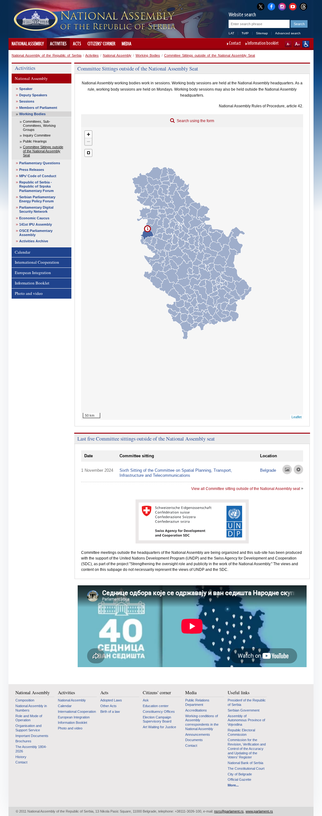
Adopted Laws (111, 700)
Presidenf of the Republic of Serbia (247, 702)
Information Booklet (32, 283)
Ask (146, 700)
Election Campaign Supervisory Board (157, 719)
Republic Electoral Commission (241, 732)
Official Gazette (239, 779)
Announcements (197, 734)
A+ (297, 44)
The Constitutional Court (246, 768)
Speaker (25, 89)
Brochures (23, 741)
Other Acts (108, 706)
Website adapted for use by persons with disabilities (305, 44)
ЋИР (245, 33)
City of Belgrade (240, 774)
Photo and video (29, 293)
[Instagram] (282, 6)
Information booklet (263, 44)
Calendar (22, 252)
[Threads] (303, 6)
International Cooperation (37, 262)
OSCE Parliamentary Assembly (36, 233)
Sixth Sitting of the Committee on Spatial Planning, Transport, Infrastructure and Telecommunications (175, 473)
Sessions (26, 101)
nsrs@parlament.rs (229, 811)
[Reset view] (88, 152)
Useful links (239, 692)
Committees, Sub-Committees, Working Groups (39, 126)
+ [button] (88, 134)
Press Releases (31, 170)
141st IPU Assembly (35, 224)
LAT (231, 33)
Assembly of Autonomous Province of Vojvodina (246, 720)
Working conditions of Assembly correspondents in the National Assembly (202, 722)
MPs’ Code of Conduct (37, 176)
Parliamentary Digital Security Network (36, 209)
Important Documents (31, 736)
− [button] (88, 141)
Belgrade (268, 470)
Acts (77, 44)
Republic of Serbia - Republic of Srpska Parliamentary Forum (36, 186)
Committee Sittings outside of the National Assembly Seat (209, 55)
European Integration (33, 272)
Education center (156, 706)
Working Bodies (148, 55)
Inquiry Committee (37, 135)
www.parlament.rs (259, 811)
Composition (24, 700)
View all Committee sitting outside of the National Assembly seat (245, 489)
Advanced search (288, 33)
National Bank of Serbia (245, 763)
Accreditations (196, 710)
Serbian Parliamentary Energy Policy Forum (37, 199)
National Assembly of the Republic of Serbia (46, 55)
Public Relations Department (197, 702)
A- (288, 44)
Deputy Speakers (33, 95)
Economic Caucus (34, 218)
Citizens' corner (101, 44)
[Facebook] (271, 6)
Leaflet (296, 417)
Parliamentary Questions (39, 163)
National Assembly (28, 44)
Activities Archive (33, 241)
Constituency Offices (159, 711)
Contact (235, 44)
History (20, 757)
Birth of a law (110, 711)
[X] (260, 6)
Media (126, 44)
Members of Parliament (38, 108)
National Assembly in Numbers (31, 708)
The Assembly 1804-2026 (31, 749)
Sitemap (262, 33)
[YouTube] (293, 6)
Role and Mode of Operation (28, 718)
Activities (58, 44)
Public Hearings (35, 141)
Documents (194, 740)
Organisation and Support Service (28, 728)
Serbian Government (243, 710)
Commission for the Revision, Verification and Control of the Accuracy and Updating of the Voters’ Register (247, 748)
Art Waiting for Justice (159, 727)
